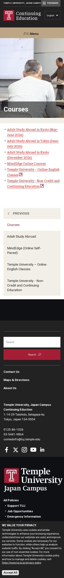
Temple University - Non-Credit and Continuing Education (25, 285)
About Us (10, 388)
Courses (13, 225)
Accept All (10, 572)
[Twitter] (15, 450)
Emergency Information (24, 516)
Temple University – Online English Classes (26, 266)
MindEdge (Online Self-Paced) (24, 250)
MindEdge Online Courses (26, 163)
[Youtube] (33, 450)
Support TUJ (16, 505)
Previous (21, 213)
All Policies (11, 500)
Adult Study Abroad (21, 236)
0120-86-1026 (13, 429)
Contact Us (11, 372)
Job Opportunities (20, 511)
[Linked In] (42, 450)
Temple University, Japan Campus (23, 3)
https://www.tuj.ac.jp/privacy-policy (21, 562)
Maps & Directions (16, 380)
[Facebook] (7, 450)
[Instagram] (24, 450)
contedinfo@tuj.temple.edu (22, 439)
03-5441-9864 (13, 434)
